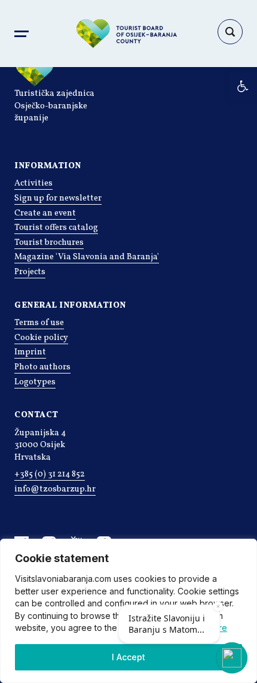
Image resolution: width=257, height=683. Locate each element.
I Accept (128, 657)
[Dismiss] (218, 606)
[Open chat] (231, 657)
